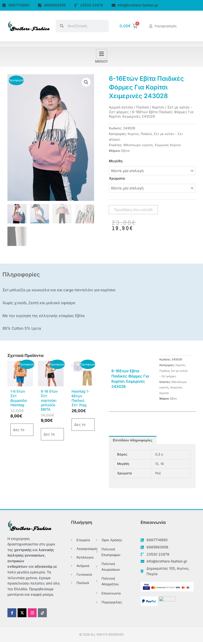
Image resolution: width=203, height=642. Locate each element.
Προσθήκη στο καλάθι (133, 209)
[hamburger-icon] (101, 54)
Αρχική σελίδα (121, 107)
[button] (86, 82)
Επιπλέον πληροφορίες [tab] (132, 440)
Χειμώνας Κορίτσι (167, 145)
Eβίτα (125, 151)
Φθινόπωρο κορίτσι (137, 145)
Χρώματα (117, 178)
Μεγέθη (116, 161)
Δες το (18, 430)
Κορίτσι (158, 107)
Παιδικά (142, 107)
